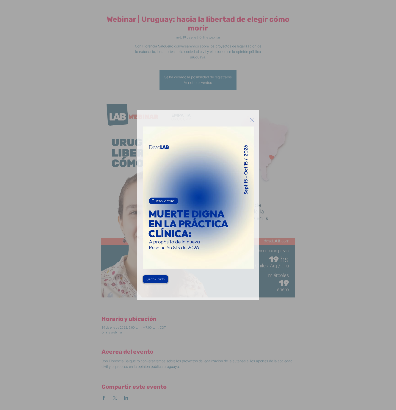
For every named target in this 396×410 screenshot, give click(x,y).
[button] (252, 120)
